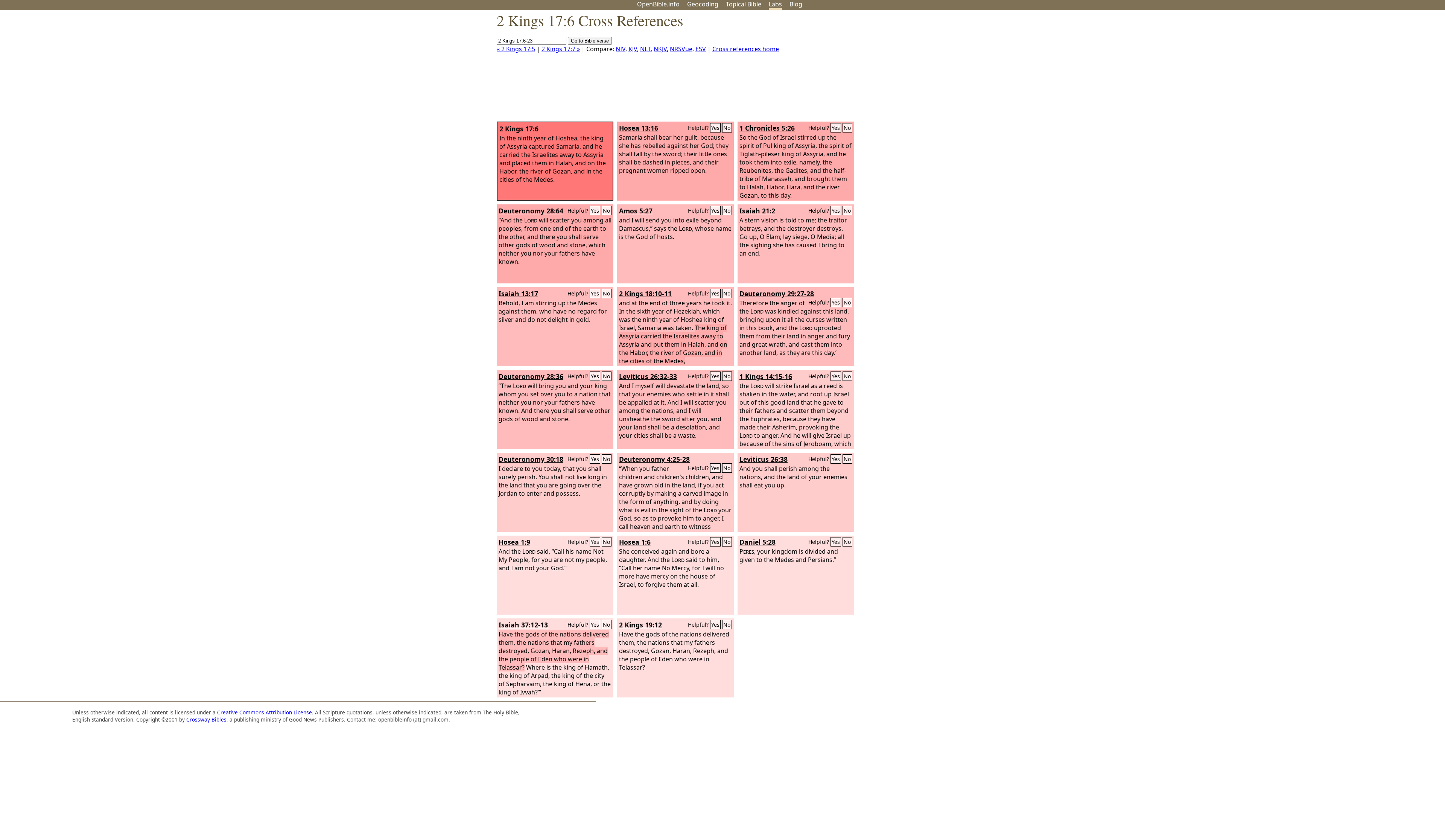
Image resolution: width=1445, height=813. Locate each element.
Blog (795, 4)
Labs (775, 4)
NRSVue (681, 49)
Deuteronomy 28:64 (531, 210)
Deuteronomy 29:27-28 (776, 293)
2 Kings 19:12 (640, 624)
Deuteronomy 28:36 (531, 376)
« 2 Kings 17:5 (516, 49)
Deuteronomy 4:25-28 (654, 459)
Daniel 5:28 (757, 542)
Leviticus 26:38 (763, 459)
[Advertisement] (1369, 69)
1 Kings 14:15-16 (765, 376)
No (727, 127)
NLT (645, 49)
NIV (620, 49)
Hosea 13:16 (638, 127)
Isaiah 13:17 (518, 293)
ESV (700, 49)
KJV (632, 49)
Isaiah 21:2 (757, 210)
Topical (743, 4)
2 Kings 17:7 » (560, 49)
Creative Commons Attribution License (264, 712)
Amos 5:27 (636, 210)
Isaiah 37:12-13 (523, 624)
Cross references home (745, 49)
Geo (702, 4)
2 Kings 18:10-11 (645, 293)
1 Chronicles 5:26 (767, 127)
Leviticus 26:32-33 (648, 376)
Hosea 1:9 (514, 542)
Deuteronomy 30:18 (531, 459)
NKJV (660, 49)
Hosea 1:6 (635, 542)
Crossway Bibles (206, 719)
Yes (715, 127)
